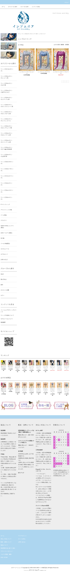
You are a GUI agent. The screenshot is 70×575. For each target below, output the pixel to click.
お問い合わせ (21, 542)
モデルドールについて (7, 318)
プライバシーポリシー (7, 551)
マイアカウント (22, 535)
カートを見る (21, 539)
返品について (4, 545)
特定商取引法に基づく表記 (8, 548)
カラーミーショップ (16, 567)
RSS (2, 557)
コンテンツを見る (36, 6)
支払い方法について (6, 539)
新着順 (67, 44)
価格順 (62, 44)
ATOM (6, 557)
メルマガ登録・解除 (6, 554)
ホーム (3, 6)
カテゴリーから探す (12, 6)
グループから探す (24, 6)
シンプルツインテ (42, 33)
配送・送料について (6, 542)
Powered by (26, 570)
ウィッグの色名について (7, 315)
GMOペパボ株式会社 (41, 567)
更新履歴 (3, 322)
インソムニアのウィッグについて (8, 310)
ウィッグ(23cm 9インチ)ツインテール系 (29, 33)
